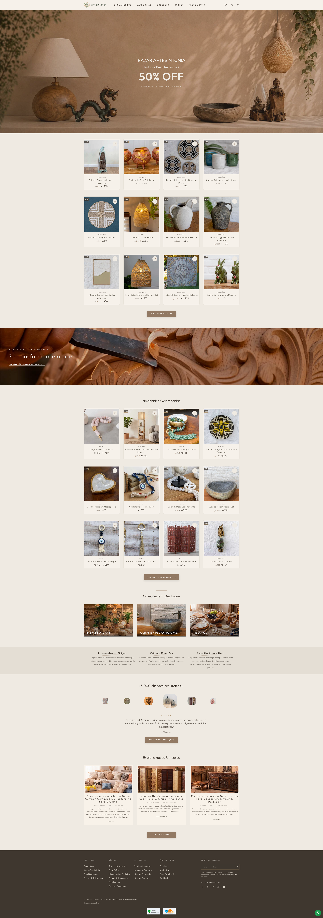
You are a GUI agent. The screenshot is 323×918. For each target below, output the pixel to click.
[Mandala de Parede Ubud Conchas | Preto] (181, 157)
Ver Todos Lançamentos (161, 577)
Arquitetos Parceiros (143, 870)
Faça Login (164, 866)
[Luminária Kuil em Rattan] (141, 214)
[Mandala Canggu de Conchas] (101, 214)
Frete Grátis (114, 870)
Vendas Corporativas (143, 866)
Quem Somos (89, 866)
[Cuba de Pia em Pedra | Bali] (221, 483)
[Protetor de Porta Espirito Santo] (141, 538)
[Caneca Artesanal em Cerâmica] (221, 157)
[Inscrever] (238, 866)
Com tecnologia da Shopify (92, 903)
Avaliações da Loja (92, 870)
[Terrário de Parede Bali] (221, 538)
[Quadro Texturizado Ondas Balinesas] (101, 271)
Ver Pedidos (165, 870)
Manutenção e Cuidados (119, 874)
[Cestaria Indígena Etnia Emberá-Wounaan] (221, 426)
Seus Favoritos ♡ (167, 874)
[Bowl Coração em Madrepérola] (101, 483)
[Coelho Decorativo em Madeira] (221, 271)
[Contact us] (318, 913)
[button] (226, 5)
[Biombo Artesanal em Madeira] (181, 538)
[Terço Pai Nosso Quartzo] (101, 426)
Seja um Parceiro (141, 878)
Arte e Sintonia (94, 900)
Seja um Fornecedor (142, 874)
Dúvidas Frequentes (117, 886)
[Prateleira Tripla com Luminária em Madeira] (141, 426)
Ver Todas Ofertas (161, 314)
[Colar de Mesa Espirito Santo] (181, 483)
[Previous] (91, 701)
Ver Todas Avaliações (161, 740)
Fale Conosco (114, 882)
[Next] (231, 701)
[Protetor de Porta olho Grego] (101, 538)
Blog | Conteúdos (91, 874)
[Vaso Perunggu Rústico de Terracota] (221, 214)
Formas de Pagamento (118, 878)
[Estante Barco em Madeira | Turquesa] (101, 157)
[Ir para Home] (95, 5)
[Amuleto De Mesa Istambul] (141, 483)
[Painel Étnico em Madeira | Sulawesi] (181, 271)
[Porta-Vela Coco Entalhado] (141, 157)
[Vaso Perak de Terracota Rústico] (181, 214)
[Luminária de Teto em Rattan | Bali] (141, 271)
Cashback (164, 878)
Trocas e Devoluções (117, 866)
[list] (161, 660)
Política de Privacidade (93, 878)
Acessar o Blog (161, 835)
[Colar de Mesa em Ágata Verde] (181, 426)
